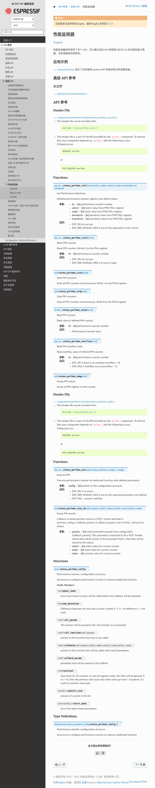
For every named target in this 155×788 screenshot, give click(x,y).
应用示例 (13, 189)
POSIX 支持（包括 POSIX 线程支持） (24, 206)
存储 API (9, 77)
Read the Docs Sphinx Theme (112, 782)
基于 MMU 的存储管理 (18, 146)
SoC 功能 (12, 219)
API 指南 (7, 249)
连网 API (9, 63)
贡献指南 (7, 267)
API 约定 (9, 50)
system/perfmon (65, 69)
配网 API (9, 72)
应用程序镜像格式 (16, 86)
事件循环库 (13, 124)
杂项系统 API (13, 176)
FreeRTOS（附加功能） (18, 137)
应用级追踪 (13, 94)
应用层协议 (10, 54)
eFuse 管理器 (13, 111)
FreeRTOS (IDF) (14, 133)
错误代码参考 (11, 59)
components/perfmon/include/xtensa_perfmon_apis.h (85, 402)
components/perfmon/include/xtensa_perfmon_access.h (87, 117)
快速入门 (7, 40)
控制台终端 (13, 107)
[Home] (54, 6)
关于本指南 (8, 285)
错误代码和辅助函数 (17, 116)
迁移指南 (7, 254)
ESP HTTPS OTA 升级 (17, 120)
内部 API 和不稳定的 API (18, 163)
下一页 (139, 764)
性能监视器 (13, 185)
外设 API (9, 68)
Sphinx (62, 782)
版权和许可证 (9, 281)
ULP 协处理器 (14, 231)
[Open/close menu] (2, 45)
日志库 (11, 172)
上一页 (61, 764)
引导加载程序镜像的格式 (19, 90)
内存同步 (12, 150)
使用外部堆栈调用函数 (18, 98)
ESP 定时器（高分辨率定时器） (21, 159)
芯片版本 (12, 103)
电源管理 (12, 201)
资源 (5, 276)
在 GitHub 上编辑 (137, 6)
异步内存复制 (14, 227)
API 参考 (7, 45)
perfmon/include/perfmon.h (72, 94)
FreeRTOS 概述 (14, 129)
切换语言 (7, 289)
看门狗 (11, 236)
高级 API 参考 (15, 193)
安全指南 (7, 258)
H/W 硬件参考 (10, 245)
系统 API (9, 81)
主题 (84, 782)
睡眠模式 (12, 214)
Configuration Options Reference (20, 240)
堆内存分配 (13, 142)
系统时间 (12, 223)
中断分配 (12, 167)
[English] (57, 42)
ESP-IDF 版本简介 (11, 271)
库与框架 (7, 263)
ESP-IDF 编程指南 (24, 4)
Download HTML (138, 782)
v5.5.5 (110, 24)
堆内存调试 (13, 154)
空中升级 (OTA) (14, 180)
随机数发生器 (14, 210)
